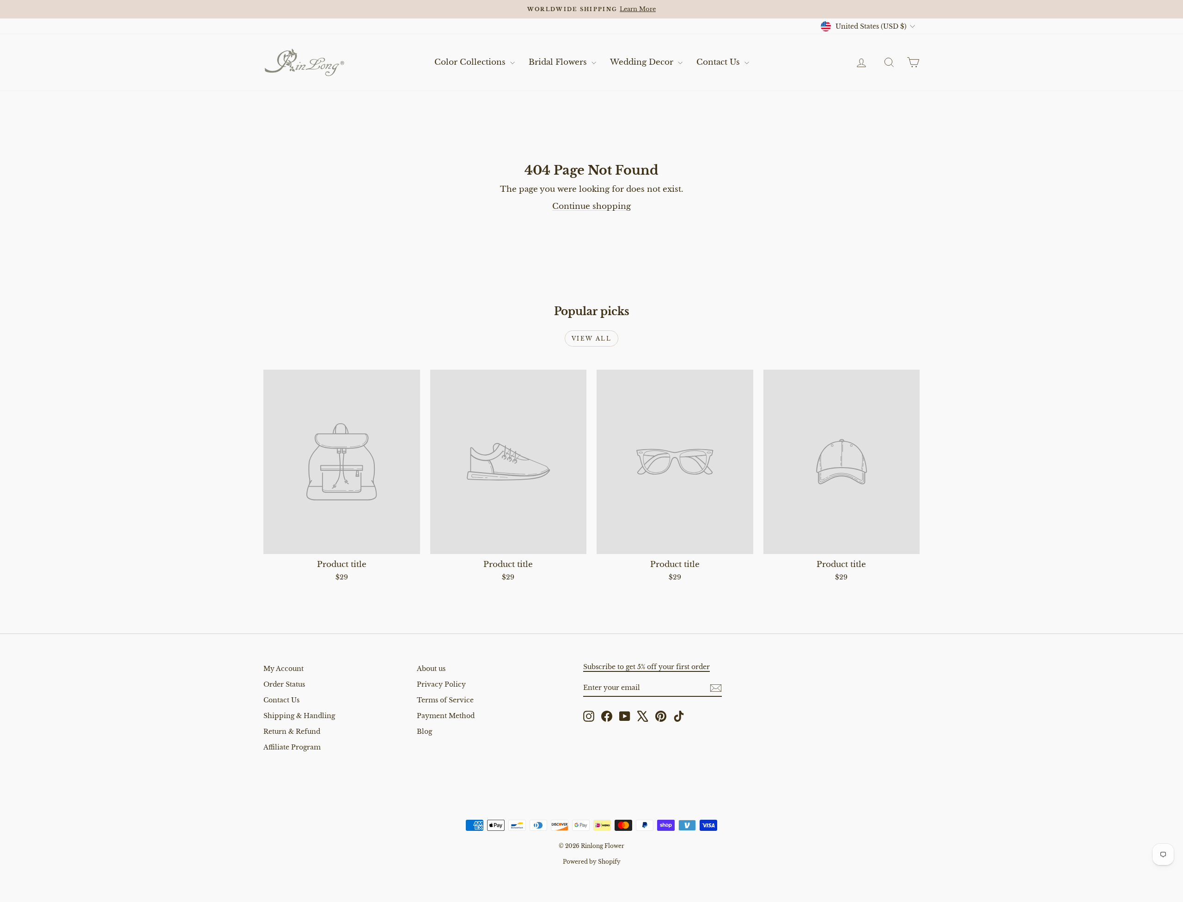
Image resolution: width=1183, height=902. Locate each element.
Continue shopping (591, 206)
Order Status (284, 684)
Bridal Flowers (559, 62)
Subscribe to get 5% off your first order (646, 667)
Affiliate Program (292, 747)
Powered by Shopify (592, 861)
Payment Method (446, 716)
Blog (424, 731)
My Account (283, 668)
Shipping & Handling (299, 716)
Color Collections (471, 62)
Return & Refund (291, 731)
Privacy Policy (441, 684)
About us (431, 668)
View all (591, 338)
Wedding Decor (643, 62)
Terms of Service (445, 700)
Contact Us (719, 62)
